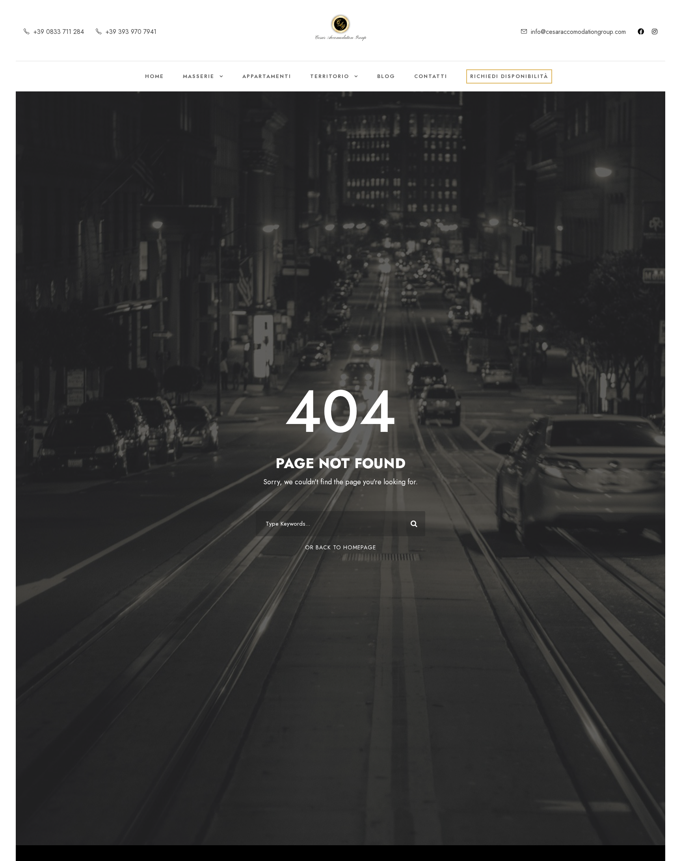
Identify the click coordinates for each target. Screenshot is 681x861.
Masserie (198, 76)
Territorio (329, 76)
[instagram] (654, 31)
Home (154, 76)
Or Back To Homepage (340, 547)
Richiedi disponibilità (509, 76)
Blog (386, 76)
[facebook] (641, 31)
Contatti (430, 76)
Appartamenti (266, 76)
